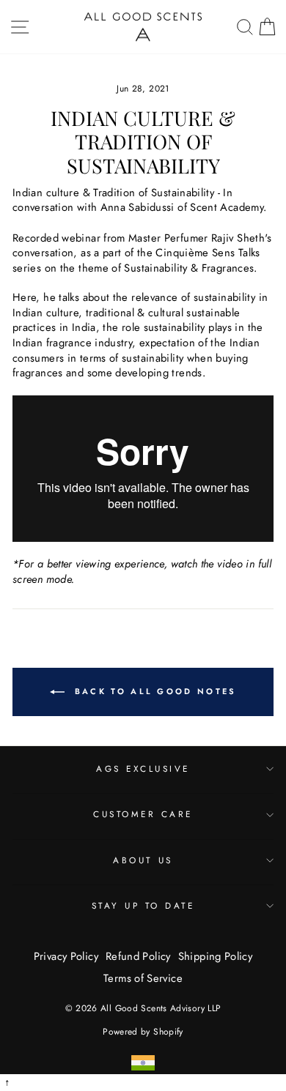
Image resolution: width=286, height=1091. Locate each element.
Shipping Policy (215, 956)
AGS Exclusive (143, 768)
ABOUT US (142, 860)
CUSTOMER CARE (143, 814)
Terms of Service (143, 978)
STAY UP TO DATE (143, 905)
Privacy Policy (66, 956)
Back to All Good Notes (153, 691)
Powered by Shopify (143, 1031)
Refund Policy (138, 956)
